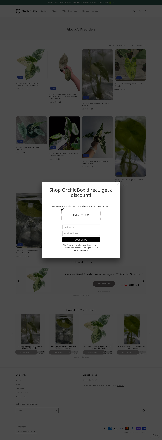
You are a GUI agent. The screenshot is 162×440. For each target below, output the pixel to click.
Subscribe (81, 239)
